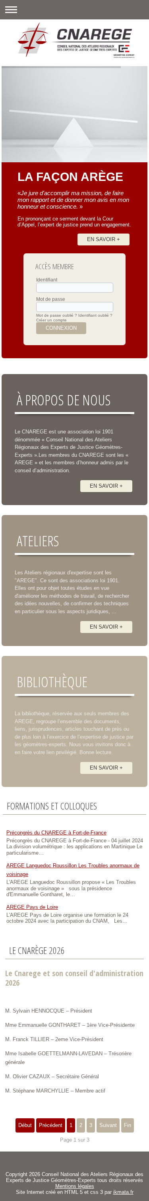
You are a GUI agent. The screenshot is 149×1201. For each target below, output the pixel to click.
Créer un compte (51, 320)
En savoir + (103, 239)
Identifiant (46, 280)
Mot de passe (50, 299)
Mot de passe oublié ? (56, 315)
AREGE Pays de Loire (32, 907)
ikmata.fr (123, 1192)
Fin (127, 1125)
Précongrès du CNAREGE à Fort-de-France (56, 833)
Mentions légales (74, 1186)
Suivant (108, 1125)
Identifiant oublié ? (95, 315)
